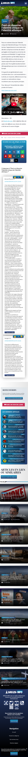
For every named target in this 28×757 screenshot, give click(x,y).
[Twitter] (11, 703)
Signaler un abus (10, 332)
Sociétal (5, 21)
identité (23, 137)
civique (9, 137)
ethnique (18, 137)
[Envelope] (17, 707)
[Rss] (22, 703)
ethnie (13, 137)
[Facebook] (6, 703)
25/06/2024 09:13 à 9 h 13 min (13, 181)
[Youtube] (17, 703)
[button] (25, 3)
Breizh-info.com (8, 121)
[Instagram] (11, 707)
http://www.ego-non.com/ (9, 90)
